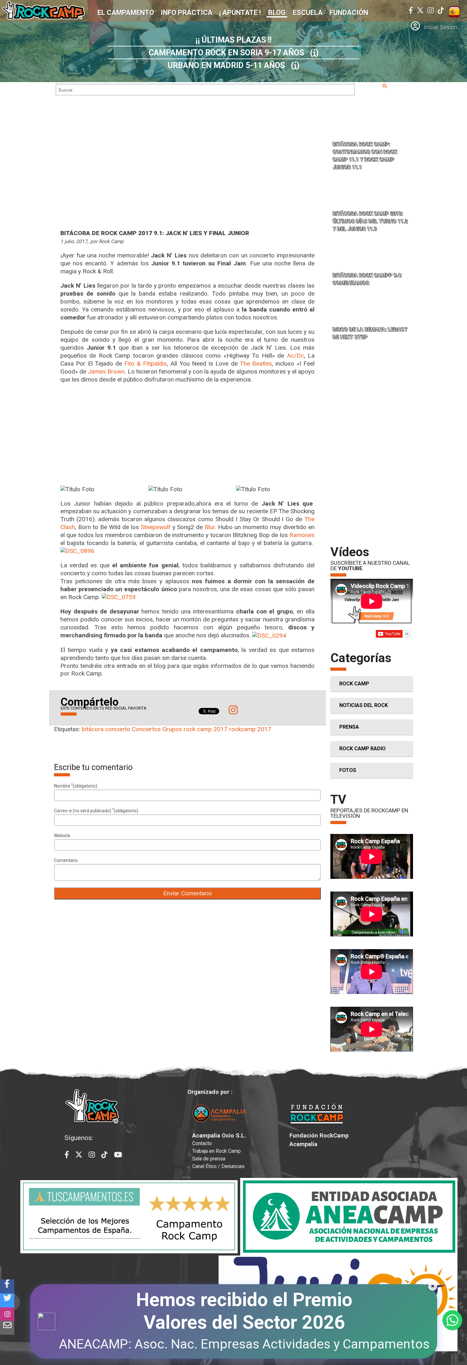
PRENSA (349, 727)
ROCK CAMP (354, 684)
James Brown (106, 371)
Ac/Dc (295, 355)
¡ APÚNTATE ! (240, 13)
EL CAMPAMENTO (126, 13)
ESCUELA (308, 13)
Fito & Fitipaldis (145, 363)
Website (62, 835)
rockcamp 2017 (250, 729)
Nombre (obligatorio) (75, 785)
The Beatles (256, 363)
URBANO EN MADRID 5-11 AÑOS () (234, 65)
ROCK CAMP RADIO (362, 749)
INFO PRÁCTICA (187, 13)
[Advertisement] (187, 434)
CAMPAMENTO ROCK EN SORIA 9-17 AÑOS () (234, 52)
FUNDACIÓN (348, 13)
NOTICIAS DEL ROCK (363, 705)
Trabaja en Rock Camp (216, 1151)
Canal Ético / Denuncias (218, 1166)
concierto (117, 729)
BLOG (277, 13)
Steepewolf (156, 527)
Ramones (302, 535)
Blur (210, 527)
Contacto (202, 1143)
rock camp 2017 (205, 729)
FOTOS (347, 770)
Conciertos (146, 729)
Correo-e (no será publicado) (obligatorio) (96, 810)
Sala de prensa (208, 1159)
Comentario (66, 860)
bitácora (93, 729)
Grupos (172, 729)
